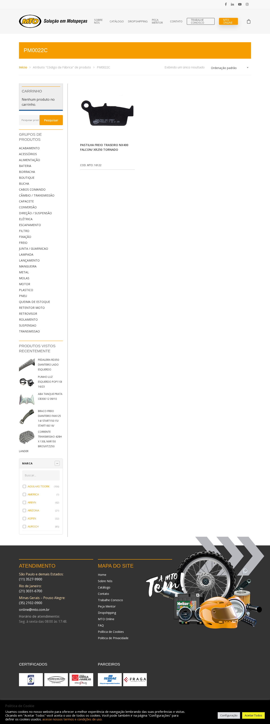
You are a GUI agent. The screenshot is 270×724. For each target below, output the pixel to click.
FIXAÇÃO (25, 237)
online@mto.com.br (34, 609)
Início (23, 67)
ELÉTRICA (25, 219)
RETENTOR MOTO (32, 308)
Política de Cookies (111, 632)
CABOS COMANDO (32, 189)
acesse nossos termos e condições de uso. (72, 719)
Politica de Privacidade (113, 638)
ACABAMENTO (29, 148)
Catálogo (117, 21)
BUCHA (24, 184)
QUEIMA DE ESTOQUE (34, 302)
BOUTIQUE (26, 178)
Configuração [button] (229, 715)
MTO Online (227, 21)
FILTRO (24, 231)
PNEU (23, 296)
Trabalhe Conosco (197, 21)
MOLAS (24, 278)
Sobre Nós (98, 21)
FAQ (101, 625)
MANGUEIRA (27, 266)
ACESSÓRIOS (28, 154)
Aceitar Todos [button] (253, 715)
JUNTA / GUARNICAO (33, 249)
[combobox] (230, 68)
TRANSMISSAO (29, 331)
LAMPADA (26, 254)
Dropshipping (138, 21)
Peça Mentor (157, 21)
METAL (24, 272)
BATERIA (25, 166)
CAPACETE (26, 201)
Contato (176, 21)
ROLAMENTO (28, 319)
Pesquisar (51, 120)
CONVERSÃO (28, 207)
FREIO (23, 243)
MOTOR (24, 284)
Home (102, 575)
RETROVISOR (28, 314)
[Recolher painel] (57, 463)
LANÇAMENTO (29, 260)
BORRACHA (27, 172)
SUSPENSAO (27, 325)
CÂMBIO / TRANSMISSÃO (36, 195)
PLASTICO (26, 290)
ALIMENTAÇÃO (29, 160)
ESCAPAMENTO (30, 225)
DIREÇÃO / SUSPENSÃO (35, 213)
